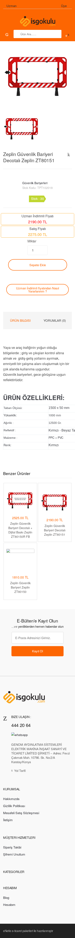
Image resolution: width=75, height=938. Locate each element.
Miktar (32, 241)
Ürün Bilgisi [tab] (20, 320)
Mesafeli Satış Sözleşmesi (21, 813)
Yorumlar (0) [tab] (55, 320)
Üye (64, 6)
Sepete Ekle (37, 265)
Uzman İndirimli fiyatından (37, 289)
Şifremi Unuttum (14, 854)
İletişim (8, 820)
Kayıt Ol (37, 651)
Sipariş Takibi (12, 847)
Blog (6, 897)
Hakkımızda (11, 799)
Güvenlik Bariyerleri (34, 183)
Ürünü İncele (54, 549)
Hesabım (9, 904)
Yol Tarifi (20, 770)
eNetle (7, 931)
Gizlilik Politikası (14, 806)
